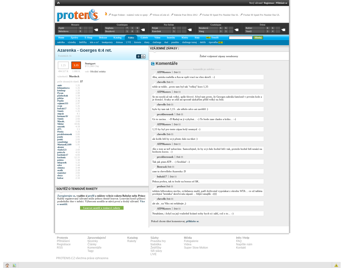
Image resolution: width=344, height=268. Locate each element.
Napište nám (244, 244)
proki (60, 139)
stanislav (61, 173)
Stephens (109, 28)
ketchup (61, 90)
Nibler (60, 124)
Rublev (249, 28)
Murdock (74, 76)
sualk (60, 170)
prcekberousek (64, 134)
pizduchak (62, 95)
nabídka (61, 42)
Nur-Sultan (169, 25)
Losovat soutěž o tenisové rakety (101, 207)
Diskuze (103, 37)
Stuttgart (90, 63)
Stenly (60, 111)
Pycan (60, 93)
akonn (60, 147)
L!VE (128, 42)
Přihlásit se (281, 3)
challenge (157, 42)
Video (157, 37)
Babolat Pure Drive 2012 (186, 15)
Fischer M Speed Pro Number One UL (261, 15)
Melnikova (63, 31)
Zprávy (74, 37)
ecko (59, 165)
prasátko (175, 42)
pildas (60, 98)
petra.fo (61, 152)
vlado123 (61, 149)
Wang (201, 31)
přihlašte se (192, 221)
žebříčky (83, 42)
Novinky (93, 241)
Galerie (144, 37)
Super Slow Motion (196, 247)
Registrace (269, 3)
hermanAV (62, 116)
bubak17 (61, 108)
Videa (187, 244)
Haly (197, 37)
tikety (147, 42)
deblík (203, 42)
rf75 (59, 129)
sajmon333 (62, 103)
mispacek (62, 162)
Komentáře (95, 247)
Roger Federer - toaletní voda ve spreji (130, 15)
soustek (61, 126)
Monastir (75, 25)
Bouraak (162, 166)
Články (92, 244)
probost (161, 186)
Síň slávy (156, 251)
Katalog (117, 37)
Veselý (249, 31)
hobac (60, 178)
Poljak (155, 28)
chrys (60, 175)
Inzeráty (171, 37)
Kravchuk (156, 31)
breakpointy (107, 42)
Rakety (131, 241)
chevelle (161, 82)
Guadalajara (122, 25)
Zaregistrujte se (66, 195)
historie (137, 42)
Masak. (61, 121)
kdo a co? (94, 42)
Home (61, 37)
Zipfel (61, 28)
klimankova (63, 88)
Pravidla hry (158, 241)
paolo (60, 137)
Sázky (131, 37)
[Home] (77, 20)
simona (61, 167)
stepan (60, 113)
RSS (60, 247)
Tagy (91, 251)
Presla (60, 131)
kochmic (61, 157)
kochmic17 (62, 155)
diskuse (119, 42)
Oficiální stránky (98, 71)
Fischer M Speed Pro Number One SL (220, 15)
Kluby (185, 37)
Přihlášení (63, 241)
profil (91, 195)
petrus (60, 160)
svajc (59, 106)
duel (166, 42)
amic (59, 85)
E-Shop (88, 37)
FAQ (239, 241)
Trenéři (215, 37)
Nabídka (155, 244)
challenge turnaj (189, 42)
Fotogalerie (191, 241)
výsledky (72, 42)
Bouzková (109, 31)
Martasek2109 (64, 144)
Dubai (262, 25)
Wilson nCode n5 (161, 15)
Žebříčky (155, 247)
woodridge (62, 142)
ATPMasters (164, 72)
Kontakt (241, 247)
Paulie (60, 100)
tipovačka (213, 42)
